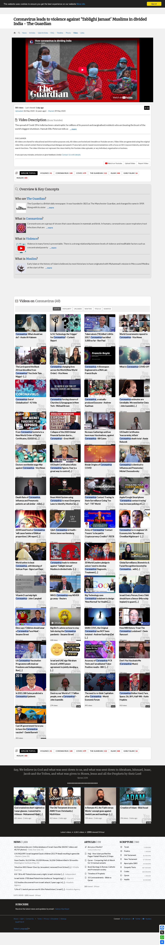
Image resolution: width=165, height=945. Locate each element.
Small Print (19, 922)
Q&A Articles (43, 33)
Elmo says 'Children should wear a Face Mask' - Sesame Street (30, 631)
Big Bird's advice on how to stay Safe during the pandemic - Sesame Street (64, 631)
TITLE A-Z (98, 309)
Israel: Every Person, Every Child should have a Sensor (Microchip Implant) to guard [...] (134, 598)
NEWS (21, 842)
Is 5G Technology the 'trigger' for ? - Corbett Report (63, 337)
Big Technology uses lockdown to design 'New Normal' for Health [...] (99, 598)
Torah (126, 847)
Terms (39, 919)
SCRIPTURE (129, 842)
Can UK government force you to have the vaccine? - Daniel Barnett (29, 729)
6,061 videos (79, 832)
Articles (32, 33)
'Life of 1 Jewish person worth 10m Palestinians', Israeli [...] (39, 889)
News (24, 33)
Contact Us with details (71, 155)
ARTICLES (92, 842)
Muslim (31, 258)
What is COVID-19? (134, 366)
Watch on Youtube (115, 163)
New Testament (130, 859)
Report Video (143, 163)
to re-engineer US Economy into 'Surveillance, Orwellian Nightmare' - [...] (133, 533)
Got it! (154, 3)
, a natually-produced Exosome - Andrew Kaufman (98, 402)
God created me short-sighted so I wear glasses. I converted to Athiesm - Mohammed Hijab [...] (29, 810)
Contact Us (30, 919)
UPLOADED (78, 309)
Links (82, 33)
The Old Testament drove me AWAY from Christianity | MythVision (63, 810)
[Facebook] (162, 927)
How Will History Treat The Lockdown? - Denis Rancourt (134, 631)
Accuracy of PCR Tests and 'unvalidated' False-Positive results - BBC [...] (98, 663)
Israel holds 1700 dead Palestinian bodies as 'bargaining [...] (39, 878)
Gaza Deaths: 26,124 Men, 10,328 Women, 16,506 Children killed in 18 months (46, 860)
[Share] (162, 942)
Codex (126, 871)
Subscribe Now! (62, 909)
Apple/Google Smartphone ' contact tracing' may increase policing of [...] (133, 500)
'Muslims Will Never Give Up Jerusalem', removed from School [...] (42, 867)
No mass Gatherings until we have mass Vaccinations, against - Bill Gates (99, 435)
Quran (126, 875)
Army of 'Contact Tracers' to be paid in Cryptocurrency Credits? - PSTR (99, 533)
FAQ (52, 33)
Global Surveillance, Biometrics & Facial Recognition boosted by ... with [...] (134, 565)
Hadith (126, 879)
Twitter (137, 919)
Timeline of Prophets (96, 873)
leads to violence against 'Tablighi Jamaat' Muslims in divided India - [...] (63, 565)
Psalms (127, 851)
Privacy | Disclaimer (51, 919)
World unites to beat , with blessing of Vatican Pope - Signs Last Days (29, 565)
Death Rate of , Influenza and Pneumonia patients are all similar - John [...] (30, 500)
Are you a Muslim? (95, 847)
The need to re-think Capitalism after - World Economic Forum (99, 696)
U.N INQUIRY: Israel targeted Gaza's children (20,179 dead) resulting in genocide (46, 853)
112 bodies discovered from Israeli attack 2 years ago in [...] (39, 882)
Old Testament (130, 855)
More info (81, 3)
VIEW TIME (88, 309)
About (16, 919)
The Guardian (36, 198)
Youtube (147, 919)
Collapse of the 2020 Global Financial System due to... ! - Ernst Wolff (62, 435)
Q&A (22, 919)
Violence (31, 238)
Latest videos (66, 832)
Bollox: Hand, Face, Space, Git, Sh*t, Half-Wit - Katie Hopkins (134, 696)
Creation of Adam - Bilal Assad (134, 807)
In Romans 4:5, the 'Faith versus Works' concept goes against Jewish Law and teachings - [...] (99, 810)
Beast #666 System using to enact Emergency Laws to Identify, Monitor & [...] (65, 500)
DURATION (107, 309)
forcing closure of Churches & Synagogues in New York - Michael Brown (64, 402)
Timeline (60, 33)
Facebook (126, 919)
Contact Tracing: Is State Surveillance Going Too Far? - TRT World (99, 500)
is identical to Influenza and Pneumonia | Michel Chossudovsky (131, 467)
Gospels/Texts (130, 867)
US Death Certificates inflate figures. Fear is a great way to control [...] (63, 467)
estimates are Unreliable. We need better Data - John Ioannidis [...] (134, 402)
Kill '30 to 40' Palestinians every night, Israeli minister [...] (39, 874)
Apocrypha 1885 (130, 863)
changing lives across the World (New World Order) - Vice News (63, 369)
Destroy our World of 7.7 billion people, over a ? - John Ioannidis (64, 696)
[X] (162, 932)
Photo (68, 33)
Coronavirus (34, 218)
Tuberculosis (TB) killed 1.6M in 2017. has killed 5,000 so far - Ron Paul (99, 337)
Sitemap (63, 919)
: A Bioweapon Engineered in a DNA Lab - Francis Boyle (97, 369)
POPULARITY (67, 309)
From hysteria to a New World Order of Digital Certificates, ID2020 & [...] (30, 435)
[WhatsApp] (162, 937)
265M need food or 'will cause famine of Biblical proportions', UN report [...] (30, 533)
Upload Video (130, 163)
